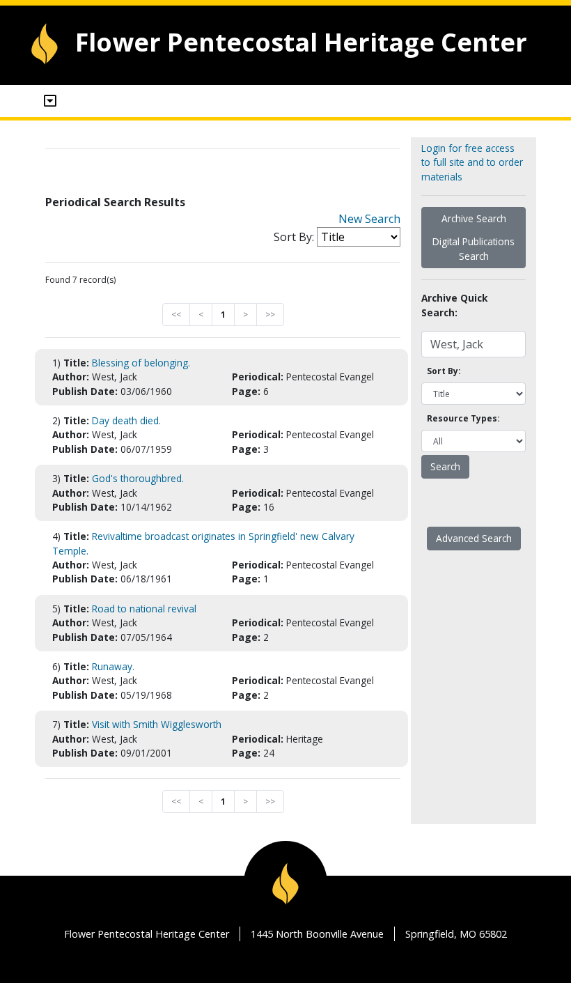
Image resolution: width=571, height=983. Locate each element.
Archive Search (473, 218)
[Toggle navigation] (50, 101)
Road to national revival (144, 608)
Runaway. (113, 666)
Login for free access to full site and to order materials (472, 162)
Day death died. (126, 420)
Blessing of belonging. (141, 362)
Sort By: (294, 237)
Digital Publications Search (473, 248)
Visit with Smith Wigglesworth (156, 724)
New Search (369, 218)
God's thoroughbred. (138, 478)
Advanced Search (474, 538)
